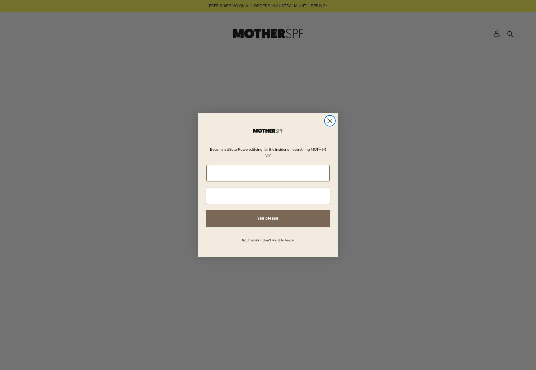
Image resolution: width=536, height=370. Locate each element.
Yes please (268, 218)
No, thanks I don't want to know (268, 240)
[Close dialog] (329, 120)
